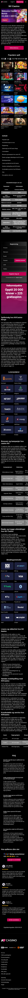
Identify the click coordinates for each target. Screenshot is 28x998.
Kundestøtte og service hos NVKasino (11, 169)
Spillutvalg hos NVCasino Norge (10, 148)
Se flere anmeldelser (14, 919)
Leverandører (5, 151)
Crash (13, 58)
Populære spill (5, 139)
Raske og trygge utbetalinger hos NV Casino (13, 157)
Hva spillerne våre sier (7, 175)
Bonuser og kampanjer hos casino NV (11, 154)
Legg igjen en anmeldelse (14, 859)
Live (8, 58)
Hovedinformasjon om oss (8, 142)
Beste (2, 58)
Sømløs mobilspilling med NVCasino (11, 166)
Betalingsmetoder (6, 160)
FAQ (3, 172)
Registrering (5, 145)
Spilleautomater (21, 58)
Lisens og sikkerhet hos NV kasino (10, 163)
